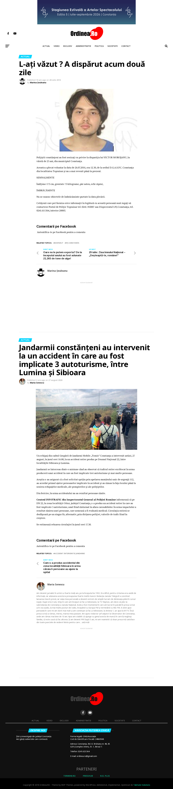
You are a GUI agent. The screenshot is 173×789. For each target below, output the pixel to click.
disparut (58, 243)
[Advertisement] (86, 303)
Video (56, 46)
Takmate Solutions (141, 785)
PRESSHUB (88, 776)
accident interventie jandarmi (69, 553)
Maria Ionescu (37, 382)
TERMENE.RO (69, 776)
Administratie (83, 46)
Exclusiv (67, 46)
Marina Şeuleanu (38, 82)
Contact (126, 46)
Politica (99, 46)
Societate (112, 46)
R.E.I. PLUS (105, 776)
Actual (46, 46)
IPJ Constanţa (72, 243)
